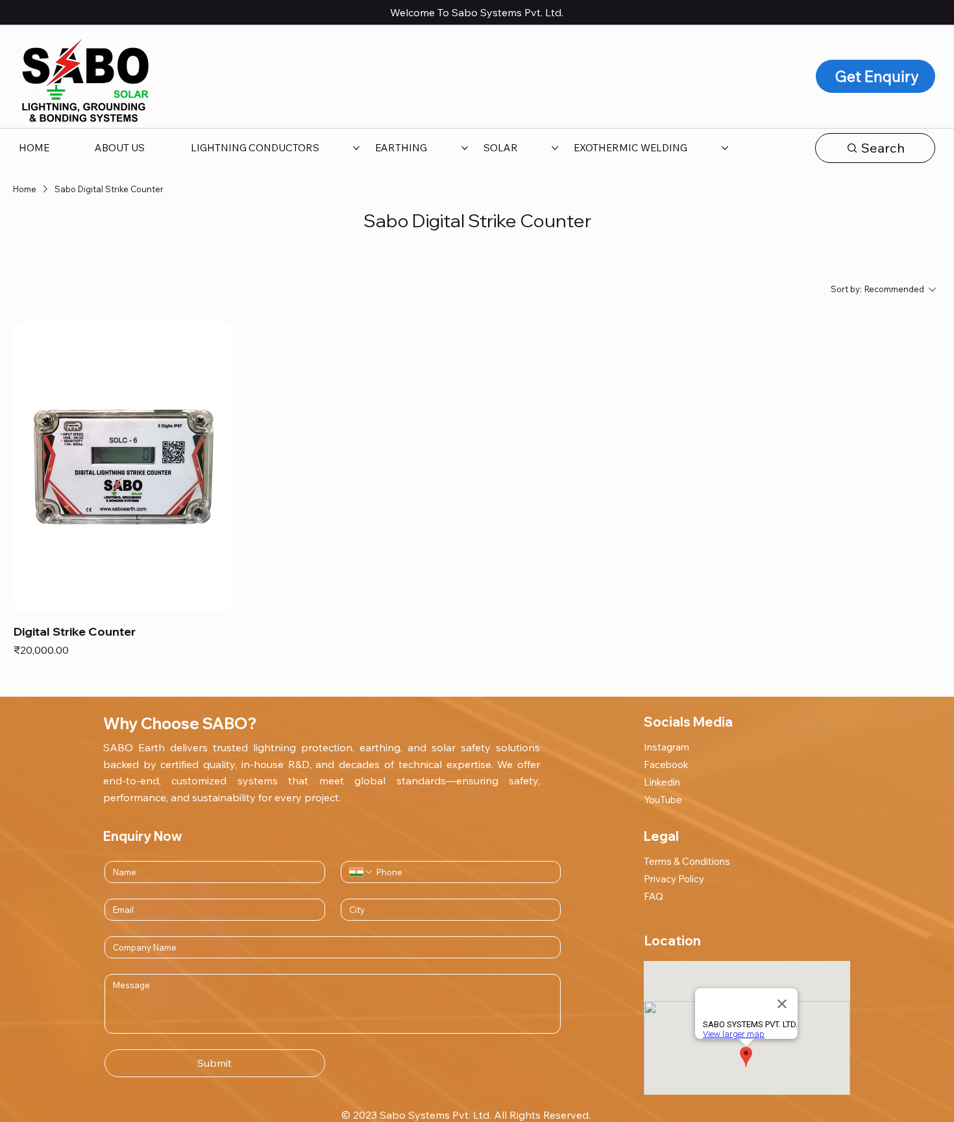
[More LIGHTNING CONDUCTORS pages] (356, 148)
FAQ (653, 896)
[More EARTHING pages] (464, 148)
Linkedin (662, 782)
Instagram (666, 747)
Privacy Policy (674, 879)
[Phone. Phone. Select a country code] (361, 872)
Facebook (666, 764)
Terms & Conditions (687, 861)
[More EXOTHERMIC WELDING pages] (725, 148)
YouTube (663, 799)
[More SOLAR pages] (555, 148)
